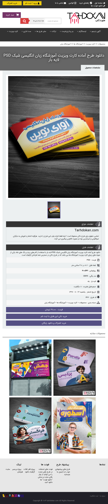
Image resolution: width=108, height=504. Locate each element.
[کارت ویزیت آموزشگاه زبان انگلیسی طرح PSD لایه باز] (74, 368)
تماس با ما (59, 3)
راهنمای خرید (84, 3)
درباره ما (102, 496)
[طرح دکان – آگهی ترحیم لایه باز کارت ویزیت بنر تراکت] (86, 17)
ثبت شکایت (94, 496)
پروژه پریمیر (16, 469)
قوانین (71, 3)
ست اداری (27, 31)
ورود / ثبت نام (31, 3)
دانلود (27, 471)
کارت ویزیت (13, 31)
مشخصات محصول (92, 67)
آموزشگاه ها (78, 44)
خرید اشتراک (12, 3)
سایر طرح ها (41, 31)
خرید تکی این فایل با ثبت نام (54, 316)
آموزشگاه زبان (65, 44)
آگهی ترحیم (96, 31)
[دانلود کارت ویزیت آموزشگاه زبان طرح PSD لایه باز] (30, 425)
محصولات (101, 44)
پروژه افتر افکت (29, 469)
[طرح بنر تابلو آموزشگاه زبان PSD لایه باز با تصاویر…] (30, 368)
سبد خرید (10, 15)
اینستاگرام (82, 31)
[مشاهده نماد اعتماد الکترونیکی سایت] (89, 478)
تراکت (54, 31)
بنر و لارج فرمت (67, 31)
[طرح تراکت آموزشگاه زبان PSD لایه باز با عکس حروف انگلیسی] (74, 425)
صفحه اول (99, 3)
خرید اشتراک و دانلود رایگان (54, 323)
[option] (54, 137)
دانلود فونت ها (97, 5)
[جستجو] (24, 21)
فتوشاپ (20, 471)
